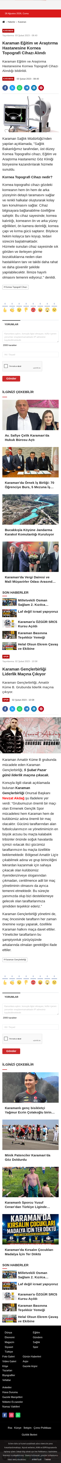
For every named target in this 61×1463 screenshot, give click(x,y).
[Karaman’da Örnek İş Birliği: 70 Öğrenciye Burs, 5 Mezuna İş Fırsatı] (30, 462)
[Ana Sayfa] (3, 22)
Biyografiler (8, 1375)
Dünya (8, 1332)
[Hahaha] (40, 305)
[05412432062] (18, 1415)
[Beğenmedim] (26, 305)
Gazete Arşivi (30, 1366)
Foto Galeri (8, 1356)
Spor (35, 1347)
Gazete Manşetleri (12, 1397)
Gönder (11, 378)
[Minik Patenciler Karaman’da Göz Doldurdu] (30, 1135)
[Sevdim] (19, 305)
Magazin (9, 1342)
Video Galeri (9, 1361)
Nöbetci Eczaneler (12, 1402)
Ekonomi (10, 1337)
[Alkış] (12, 305)
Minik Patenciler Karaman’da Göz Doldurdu (27, 1157)
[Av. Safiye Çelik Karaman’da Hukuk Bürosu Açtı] (30, 415)
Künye (17, 1428)
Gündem (37, 1337)
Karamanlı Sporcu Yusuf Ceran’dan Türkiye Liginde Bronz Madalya (26, 1205)
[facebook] (5, 88)
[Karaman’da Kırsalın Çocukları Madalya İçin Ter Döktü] (30, 1229)
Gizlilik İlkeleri (29, 1434)
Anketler (7, 1387)
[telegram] (27, 88)
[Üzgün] (54, 305)
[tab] (11, 324)
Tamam (47, 1459)
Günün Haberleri (32, 1356)
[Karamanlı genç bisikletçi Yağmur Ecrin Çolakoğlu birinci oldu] (30, 1087)
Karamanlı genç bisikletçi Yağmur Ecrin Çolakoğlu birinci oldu (29, 1110)
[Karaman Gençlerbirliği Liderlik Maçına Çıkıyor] (30, 735)
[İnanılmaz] (47, 305)
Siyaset (9, 1347)
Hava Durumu (10, 1392)
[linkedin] (34, 88)
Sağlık (36, 1342)
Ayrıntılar (36, 1459)
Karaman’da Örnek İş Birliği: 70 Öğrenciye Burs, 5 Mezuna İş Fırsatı (29, 485)
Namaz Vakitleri (11, 1406)
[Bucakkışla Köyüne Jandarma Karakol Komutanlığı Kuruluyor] (30, 509)
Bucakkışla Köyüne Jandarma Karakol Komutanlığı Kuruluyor (29, 532)
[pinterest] (41, 88)
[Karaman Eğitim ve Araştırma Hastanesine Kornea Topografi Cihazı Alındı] (30, 114)
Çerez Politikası (42, 1428)
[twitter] (12, 88)
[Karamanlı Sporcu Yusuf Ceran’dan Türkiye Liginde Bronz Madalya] (30, 1182)
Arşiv (25, 1361)
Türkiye (9, 1351)
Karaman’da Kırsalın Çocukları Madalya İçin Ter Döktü (29, 1252)
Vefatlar (6, 1380)
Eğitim (36, 1332)
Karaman (22, 22)
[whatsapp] (19, 88)
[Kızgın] (33, 305)
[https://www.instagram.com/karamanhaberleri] (11, 1415)
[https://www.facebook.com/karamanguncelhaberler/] (4, 1415)
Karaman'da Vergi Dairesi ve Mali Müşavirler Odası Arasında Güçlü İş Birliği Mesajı (29, 579)
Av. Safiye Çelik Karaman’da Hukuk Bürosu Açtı (27, 438)
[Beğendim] (5, 305)
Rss (10, 1428)
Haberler (11, 22)
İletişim (27, 1428)
